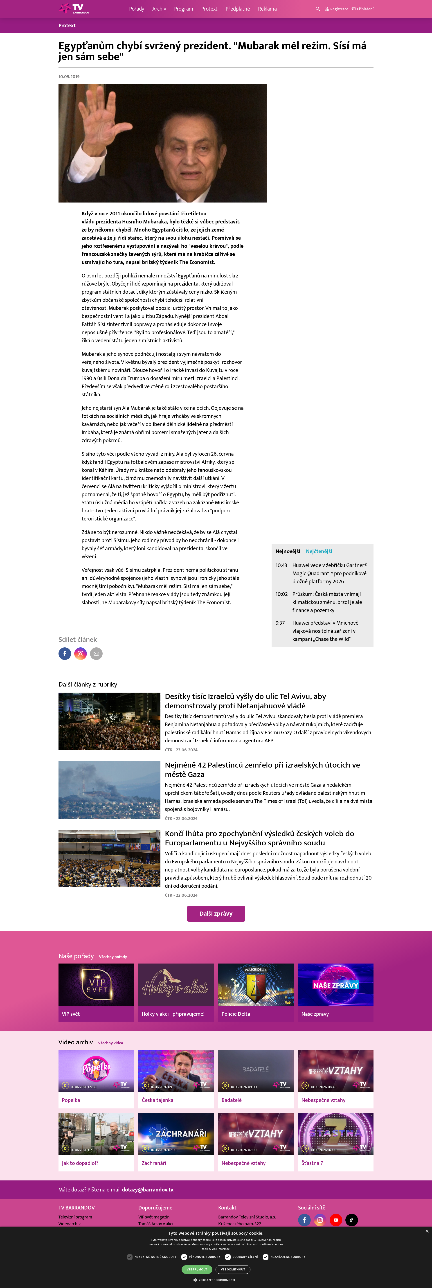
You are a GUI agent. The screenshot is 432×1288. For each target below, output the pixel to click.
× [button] (427, 1231)
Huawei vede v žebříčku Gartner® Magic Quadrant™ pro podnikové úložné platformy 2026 (329, 573)
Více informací (221, 1249)
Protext (209, 9)
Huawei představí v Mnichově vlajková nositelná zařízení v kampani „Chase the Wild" (325, 631)
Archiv (159, 9)
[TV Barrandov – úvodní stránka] (74, 9)
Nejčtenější (319, 551)
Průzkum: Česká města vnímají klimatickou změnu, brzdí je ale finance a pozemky (327, 602)
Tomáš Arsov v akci (155, 1224)
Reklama (267, 9)
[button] (216, 1280)
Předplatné (238, 9)
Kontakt (227, 1208)
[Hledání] (319, 9)
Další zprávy (216, 913)
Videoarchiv (69, 1224)
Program (183, 9)
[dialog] (216, 1257)
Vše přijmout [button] (197, 1269)
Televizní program (75, 1217)
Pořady (136, 9)
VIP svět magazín (154, 1217)
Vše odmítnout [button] (233, 1269)
